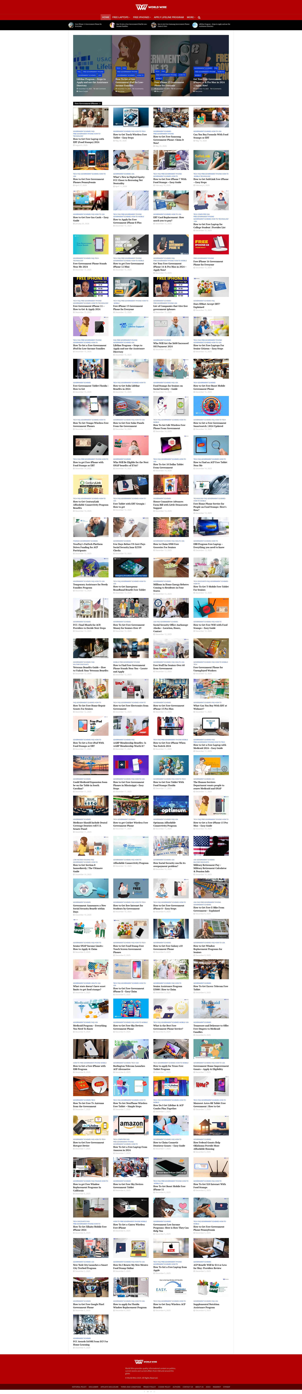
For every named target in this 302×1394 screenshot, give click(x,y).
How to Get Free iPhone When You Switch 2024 (169, 744)
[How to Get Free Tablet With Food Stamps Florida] (171, 765)
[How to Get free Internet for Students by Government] (131, 888)
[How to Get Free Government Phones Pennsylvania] (91, 159)
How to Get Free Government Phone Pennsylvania (208, 1228)
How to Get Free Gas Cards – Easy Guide (91, 219)
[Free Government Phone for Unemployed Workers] (211, 648)
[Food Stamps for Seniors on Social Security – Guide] (171, 368)
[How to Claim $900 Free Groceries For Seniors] (171, 527)
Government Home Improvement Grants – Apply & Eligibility (211, 1067)
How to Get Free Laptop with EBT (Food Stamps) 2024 (88, 140)
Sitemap (226, 1387)
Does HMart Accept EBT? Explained (206, 305)
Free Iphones (141, 17)
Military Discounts (81, 664)
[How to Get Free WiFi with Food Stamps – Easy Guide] (211, 607)
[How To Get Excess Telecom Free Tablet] (211, 969)
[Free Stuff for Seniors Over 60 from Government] (171, 648)
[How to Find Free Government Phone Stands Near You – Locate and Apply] (131, 648)
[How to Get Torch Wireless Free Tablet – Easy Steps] (131, 117)
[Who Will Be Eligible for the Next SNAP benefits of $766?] (131, 445)
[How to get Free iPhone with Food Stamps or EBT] (91, 445)
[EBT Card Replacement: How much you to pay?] (171, 200)
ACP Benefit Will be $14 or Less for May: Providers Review (210, 1266)
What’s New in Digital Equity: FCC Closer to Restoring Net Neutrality (129, 180)
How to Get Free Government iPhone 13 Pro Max (168, 707)
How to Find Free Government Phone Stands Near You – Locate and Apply (130, 668)
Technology (78, 136)
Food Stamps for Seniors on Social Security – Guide (168, 387)
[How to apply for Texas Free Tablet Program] (171, 1048)
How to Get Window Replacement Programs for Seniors (207, 949)
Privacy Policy (149, 1387)
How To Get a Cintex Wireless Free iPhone (129, 1226)
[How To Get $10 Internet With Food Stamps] (211, 1166)
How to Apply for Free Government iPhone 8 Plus (127, 221)
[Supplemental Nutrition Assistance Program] (211, 1287)
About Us (199, 1387)
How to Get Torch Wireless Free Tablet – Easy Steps (130, 136)
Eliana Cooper (83, 91)
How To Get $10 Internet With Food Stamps (209, 1186)
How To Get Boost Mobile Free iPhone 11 (169, 1188)
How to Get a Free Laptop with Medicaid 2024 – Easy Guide (209, 746)
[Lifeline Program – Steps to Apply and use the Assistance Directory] (195, 25)
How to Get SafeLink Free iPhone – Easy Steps (211, 181)
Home (105, 17)
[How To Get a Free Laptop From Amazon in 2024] (131, 1125)
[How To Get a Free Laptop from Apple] (171, 1247)
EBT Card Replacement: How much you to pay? (168, 219)
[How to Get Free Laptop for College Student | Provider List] (211, 200)
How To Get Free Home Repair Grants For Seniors (89, 707)
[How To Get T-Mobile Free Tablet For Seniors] (211, 567)
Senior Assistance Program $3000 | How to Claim (167, 988)
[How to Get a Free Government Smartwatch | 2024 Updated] (211, 405)
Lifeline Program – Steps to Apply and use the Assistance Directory (214, 25)
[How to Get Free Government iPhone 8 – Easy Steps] (171, 888)
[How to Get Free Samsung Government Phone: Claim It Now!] (154, 25)
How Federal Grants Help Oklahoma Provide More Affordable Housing (206, 1145)
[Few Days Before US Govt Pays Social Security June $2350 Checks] (131, 527)
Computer (202, 214)
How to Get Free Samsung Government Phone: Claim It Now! (174, 25)
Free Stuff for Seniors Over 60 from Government (169, 667)
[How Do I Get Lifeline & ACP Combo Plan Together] (171, 1086)
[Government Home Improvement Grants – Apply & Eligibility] (211, 1048)
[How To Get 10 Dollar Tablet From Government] (171, 445)
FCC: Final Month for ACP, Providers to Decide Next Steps (89, 626)
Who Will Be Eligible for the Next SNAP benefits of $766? (131, 464)
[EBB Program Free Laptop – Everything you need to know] (211, 527)
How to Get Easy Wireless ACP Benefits (169, 1306)
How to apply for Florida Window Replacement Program (130, 1306)
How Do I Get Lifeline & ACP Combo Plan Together (168, 1107)
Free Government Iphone (93, 72)
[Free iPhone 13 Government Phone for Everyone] (71, 25)
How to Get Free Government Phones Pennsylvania (88, 181)
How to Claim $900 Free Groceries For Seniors (166, 546)
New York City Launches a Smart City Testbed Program (90, 1266)
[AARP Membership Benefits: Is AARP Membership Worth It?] (131, 725)
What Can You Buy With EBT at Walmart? (210, 707)
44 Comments (178, 89)
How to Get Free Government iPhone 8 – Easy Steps (168, 907)
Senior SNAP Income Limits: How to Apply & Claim (88, 947)
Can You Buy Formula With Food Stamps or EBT (210, 136)
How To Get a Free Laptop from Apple (170, 1269)
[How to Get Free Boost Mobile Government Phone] (211, 368)
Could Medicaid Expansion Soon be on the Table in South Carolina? (90, 785)
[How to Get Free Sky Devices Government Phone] (131, 1008)
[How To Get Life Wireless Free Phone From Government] (171, 405)
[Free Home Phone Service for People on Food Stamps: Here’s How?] (211, 484)
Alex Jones (120, 91)
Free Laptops (120, 17)
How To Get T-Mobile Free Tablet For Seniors (211, 588)
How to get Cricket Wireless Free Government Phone (130, 824)
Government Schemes (87, 75)
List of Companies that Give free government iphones (170, 308)
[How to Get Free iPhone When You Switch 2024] (171, 725)
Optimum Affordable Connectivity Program (165, 824)
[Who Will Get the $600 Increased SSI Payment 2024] (171, 326)
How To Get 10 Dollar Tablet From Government (168, 466)
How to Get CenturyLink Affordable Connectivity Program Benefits (90, 504)
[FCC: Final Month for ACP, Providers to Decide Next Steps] (91, 607)
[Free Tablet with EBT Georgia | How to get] (131, 484)
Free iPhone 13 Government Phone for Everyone (88, 25)
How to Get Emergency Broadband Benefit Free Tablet (129, 588)
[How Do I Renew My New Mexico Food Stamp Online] (131, 1247)
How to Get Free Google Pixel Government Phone (88, 1306)
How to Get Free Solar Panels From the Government (128, 424)
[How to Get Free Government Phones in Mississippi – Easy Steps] (131, 765)
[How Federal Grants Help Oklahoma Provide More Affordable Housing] (211, 1125)
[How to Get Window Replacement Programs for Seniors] (211, 928)
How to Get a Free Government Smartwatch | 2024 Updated (209, 424)
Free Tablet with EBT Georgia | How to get (129, 505)
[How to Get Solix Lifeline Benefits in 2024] (131, 368)
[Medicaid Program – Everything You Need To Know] (91, 1008)
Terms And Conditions (131, 1387)
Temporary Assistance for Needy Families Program (90, 586)
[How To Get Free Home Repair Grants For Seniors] (91, 688)
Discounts (202, 581)
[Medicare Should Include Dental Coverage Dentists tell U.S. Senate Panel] (91, 805)
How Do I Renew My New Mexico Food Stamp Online (130, 1266)
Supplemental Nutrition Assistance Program (206, 1306)
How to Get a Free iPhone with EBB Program (89, 1067)
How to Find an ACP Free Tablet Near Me (210, 464)
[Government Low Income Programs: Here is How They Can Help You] (171, 1207)
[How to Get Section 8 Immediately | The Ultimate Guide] (91, 845)
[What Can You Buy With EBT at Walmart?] (211, 688)
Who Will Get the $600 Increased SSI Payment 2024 (171, 345)
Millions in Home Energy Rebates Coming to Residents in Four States (171, 587)
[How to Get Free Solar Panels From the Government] (131, 405)
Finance (76, 541)
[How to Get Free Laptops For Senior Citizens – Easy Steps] (211, 326)
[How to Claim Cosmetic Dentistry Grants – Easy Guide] (171, 1125)
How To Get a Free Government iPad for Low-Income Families (131, 25)
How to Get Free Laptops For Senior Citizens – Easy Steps (208, 347)
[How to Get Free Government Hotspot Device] (91, 1125)
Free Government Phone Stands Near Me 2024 (90, 265)
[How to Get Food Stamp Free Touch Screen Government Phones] (131, 928)
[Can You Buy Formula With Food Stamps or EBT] (211, 117)
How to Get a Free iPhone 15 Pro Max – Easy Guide (210, 824)
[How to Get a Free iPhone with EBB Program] (91, 1048)
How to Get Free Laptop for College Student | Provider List (209, 226)
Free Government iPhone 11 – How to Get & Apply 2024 (89, 308)
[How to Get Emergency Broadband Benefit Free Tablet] (131, 567)
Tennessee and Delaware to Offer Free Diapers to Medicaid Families (211, 1028)
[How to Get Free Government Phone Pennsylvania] (211, 1207)
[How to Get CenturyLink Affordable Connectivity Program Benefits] (91, 484)
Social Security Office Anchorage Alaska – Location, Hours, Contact (170, 628)
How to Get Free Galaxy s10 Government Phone (168, 947)
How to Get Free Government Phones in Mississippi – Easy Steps (128, 785)
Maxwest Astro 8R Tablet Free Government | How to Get (209, 1105)
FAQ (79, 72)
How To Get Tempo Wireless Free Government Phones (91, 424)
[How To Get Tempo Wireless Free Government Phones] (91, 405)
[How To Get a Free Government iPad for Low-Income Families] (112, 25)
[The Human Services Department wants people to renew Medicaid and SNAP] (211, 765)
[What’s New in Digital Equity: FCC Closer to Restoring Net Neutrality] (131, 159)
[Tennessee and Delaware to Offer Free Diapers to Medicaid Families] (211, 1008)
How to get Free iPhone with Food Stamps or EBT (88, 464)
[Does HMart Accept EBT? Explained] (211, 286)
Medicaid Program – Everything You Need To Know (90, 1027)
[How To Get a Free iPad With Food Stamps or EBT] (91, 725)
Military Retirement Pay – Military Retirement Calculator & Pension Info (209, 868)
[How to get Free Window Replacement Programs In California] (91, 1166)
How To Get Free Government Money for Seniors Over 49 (129, 626)
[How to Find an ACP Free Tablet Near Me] (211, 445)
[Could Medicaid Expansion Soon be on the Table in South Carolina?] (91, 765)
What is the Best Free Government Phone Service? (168, 1027)
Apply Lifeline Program (169, 17)
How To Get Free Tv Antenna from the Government (88, 1105)
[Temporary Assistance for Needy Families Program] (91, 567)
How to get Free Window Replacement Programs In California (87, 1187)
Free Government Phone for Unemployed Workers (208, 669)
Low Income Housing (81, 860)
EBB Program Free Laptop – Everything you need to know (208, 546)
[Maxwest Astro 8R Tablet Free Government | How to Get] (211, 1086)
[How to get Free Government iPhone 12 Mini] (131, 244)
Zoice (208, 1387)
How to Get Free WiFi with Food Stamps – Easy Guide (210, 626)
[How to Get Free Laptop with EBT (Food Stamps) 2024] (91, 117)
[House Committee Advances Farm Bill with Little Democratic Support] (171, 484)
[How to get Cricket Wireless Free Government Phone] (131, 805)
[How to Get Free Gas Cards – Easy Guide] (91, 200)
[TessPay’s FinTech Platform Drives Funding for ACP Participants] (91, 527)
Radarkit (217, 1387)
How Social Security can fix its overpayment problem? (169, 864)
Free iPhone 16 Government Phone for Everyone (208, 263)
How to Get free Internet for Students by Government (128, 907)
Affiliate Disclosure (109, 1387)
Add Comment (101, 89)
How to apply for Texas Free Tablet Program (168, 1067)
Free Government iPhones (86, 103)
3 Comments (138, 89)
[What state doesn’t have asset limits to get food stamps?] (91, 969)
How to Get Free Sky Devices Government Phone (128, 1027)
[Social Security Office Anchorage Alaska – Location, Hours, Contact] (171, 607)
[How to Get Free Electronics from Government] (131, 688)
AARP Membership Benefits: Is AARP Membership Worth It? (129, 744)
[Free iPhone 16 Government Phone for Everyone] (211, 244)
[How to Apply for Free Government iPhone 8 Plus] (131, 200)
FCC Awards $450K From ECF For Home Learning (90, 1343)
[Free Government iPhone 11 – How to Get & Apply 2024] (91, 286)
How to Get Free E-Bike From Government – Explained (208, 909)
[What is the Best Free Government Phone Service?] (171, 1008)
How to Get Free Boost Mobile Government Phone (209, 387)
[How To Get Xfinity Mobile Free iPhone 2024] (91, 1207)
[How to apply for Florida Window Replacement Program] (131, 1287)
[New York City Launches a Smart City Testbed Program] (91, 1247)
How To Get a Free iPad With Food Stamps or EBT (88, 744)
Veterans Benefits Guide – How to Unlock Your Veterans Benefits (90, 669)
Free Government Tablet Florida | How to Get (90, 387)
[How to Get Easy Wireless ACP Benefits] (171, 1287)
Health (178, 541)
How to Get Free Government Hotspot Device (88, 1144)
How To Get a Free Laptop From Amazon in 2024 (130, 1148)
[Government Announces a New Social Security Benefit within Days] (91, 888)
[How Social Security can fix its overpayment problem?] (171, 845)
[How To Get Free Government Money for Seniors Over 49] (131, 607)
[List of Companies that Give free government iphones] (171, 286)
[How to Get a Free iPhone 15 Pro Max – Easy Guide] (211, 805)
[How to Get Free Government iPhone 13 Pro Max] (171, 688)
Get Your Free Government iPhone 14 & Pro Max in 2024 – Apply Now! (209, 82)
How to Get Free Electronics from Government (130, 707)
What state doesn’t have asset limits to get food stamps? (89, 988)
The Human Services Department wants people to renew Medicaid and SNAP (208, 785)
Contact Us (188, 1387)
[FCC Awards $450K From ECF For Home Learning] (91, 1324)
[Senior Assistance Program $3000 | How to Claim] (171, 969)
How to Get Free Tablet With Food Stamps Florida (168, 784)
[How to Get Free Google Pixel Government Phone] (91, 1287)
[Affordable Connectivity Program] (131, 845)
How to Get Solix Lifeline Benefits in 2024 (126, 387)
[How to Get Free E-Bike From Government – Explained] (211, 888)
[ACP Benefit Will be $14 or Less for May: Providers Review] (211, 1247)
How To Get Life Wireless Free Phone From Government (169, 427)
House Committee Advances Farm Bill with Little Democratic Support (170, 504)
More (190, 17)
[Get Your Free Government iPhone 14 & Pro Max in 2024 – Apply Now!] (222, 65)
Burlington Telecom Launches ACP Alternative (129, 1067)
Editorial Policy (79, 1387)
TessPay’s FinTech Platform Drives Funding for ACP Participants (88, 547)
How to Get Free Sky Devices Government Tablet (128, 1186)
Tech (118, 68)
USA (99, 75)
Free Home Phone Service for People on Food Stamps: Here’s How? (209, 507)
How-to (140, 75)
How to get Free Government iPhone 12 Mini (128, 265)
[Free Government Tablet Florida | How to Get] (91, 368)
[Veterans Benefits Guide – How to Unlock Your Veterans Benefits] (91, 648)
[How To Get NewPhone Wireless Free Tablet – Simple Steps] (131, 1086)
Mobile (159, 78)
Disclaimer (93, 1387)
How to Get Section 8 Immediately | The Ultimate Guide (88, 868)
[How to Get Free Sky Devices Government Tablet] (131, 1166)
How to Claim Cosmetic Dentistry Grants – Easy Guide (169, 1144)
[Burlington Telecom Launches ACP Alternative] (131, 1048)
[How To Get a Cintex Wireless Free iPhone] (131, 1207)
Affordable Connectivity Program (131, 862)
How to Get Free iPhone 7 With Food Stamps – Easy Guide (169, 181)
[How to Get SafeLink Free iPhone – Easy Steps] (211, 159)
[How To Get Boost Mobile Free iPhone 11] (171, 1166)
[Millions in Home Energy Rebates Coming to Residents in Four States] (171, 567)
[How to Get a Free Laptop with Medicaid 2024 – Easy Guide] (211, 725)
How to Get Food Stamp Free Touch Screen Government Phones (128, 949)
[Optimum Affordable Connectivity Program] (171, 805)
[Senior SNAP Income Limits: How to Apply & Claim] (91, 928)
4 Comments (216, 89)
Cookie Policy (164, 1387)
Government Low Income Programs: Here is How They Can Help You (171, 1227)
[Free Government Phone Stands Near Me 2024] (91, 244)
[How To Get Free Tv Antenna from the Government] (91, 1086)
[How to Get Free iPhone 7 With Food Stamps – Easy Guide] (171, 159)
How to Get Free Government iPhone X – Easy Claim (128, 990)
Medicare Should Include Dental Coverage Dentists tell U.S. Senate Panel (90, 825)
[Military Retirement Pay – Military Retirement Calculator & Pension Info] (211, 845)
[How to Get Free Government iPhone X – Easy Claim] (131, 969)
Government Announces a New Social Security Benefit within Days (89, 908)
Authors (176, 1387)
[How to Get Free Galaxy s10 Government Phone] (171, 928)
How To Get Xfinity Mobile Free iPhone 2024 (90, 1228)
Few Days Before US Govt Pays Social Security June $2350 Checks (129, 547)
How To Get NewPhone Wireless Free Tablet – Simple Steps (130, 1105)
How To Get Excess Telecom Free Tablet (210, 988)
